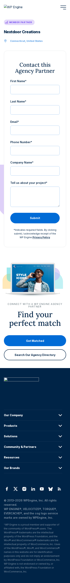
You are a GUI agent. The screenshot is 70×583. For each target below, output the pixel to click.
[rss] (59, 489)
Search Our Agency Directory (35, 355)
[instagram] (24, 489)
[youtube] (42, 489)
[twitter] (15, 489)
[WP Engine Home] (18, 7)
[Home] (33, 387)
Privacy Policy (41, 237)
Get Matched (35, 340)
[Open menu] (63, 7)
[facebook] (7, 489)
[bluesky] (50, 489)
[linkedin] (33, 489)
